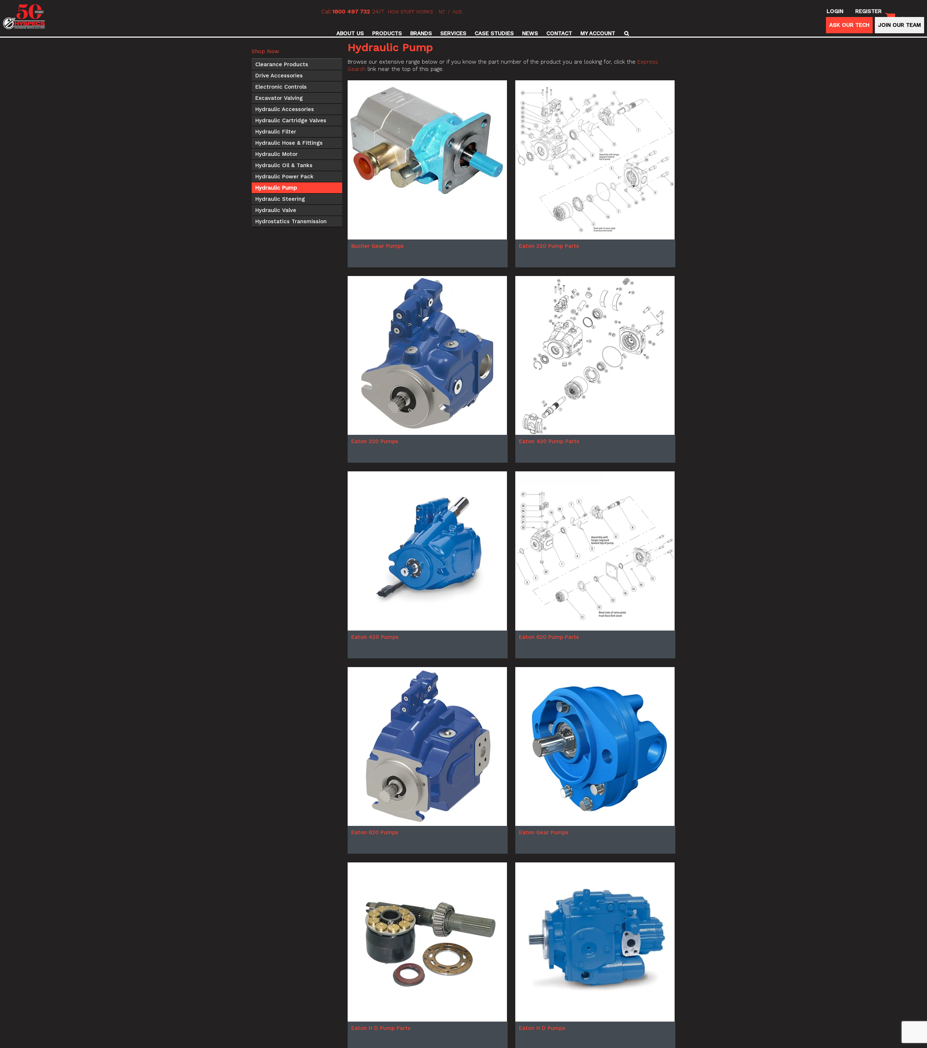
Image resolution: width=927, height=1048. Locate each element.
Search (625, 33)
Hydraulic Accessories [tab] (284, 109)
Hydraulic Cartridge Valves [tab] (290, 120)
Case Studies (494, 33)
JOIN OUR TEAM (899, 25)
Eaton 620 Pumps (374, 832)
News (530, 33)
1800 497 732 (351, 11)
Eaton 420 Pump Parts (549, 441)
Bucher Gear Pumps (377, 246)
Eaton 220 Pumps (374, 441)
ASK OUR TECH (849, 25)
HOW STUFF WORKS (410, 11)
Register (868, 11)
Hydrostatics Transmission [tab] (291, 221)
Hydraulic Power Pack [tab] (284, 176)
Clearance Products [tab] (281, 64)
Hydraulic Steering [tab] (280, 199)
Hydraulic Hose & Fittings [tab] (289, 143)
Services (453, 33)
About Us (350, 33)
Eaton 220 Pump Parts (549, 246)
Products (387, 33)
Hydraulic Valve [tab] (275, 210)
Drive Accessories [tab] (279, 75)
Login (835, 11)
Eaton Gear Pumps (544, 832)
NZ (442, 11)
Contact (559, 33)
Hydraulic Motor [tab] (276, 154)
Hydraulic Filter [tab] (275, 131)
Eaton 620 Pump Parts (549, 637)
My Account (597, 33)
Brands (421, 33)
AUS (457, 11)
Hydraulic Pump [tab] (276, 187)
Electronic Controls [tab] (281, 87)
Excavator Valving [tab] (279, 98)
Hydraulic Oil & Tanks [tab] (284, 165)
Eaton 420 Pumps (375, 637)
